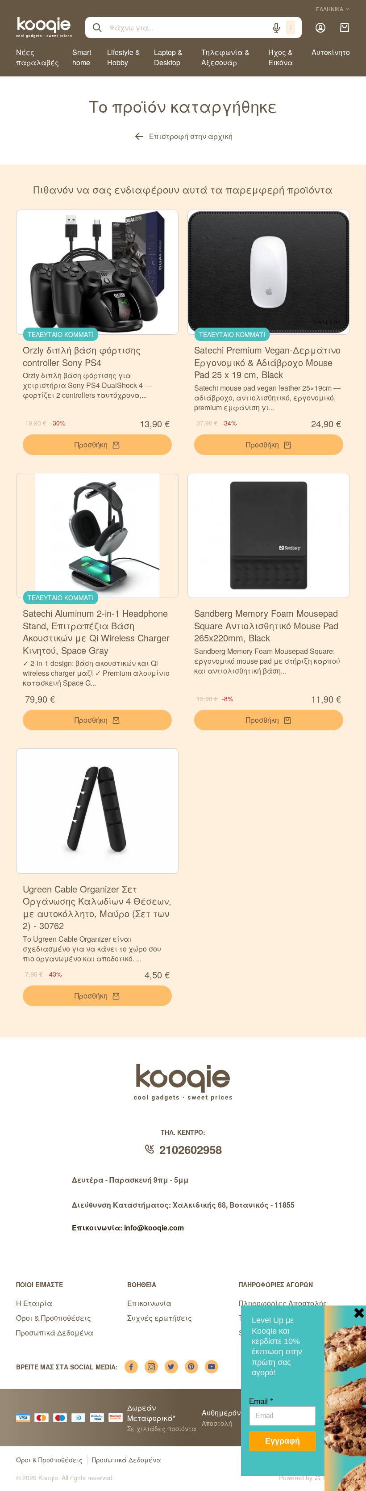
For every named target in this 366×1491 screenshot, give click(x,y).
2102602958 (190, 1149)
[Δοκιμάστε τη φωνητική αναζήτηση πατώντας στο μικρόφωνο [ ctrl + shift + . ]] (276, 27)
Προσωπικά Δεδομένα (54, 1332)
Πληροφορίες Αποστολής (283, 1303)
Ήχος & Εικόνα (280, 57)
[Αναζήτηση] (97, 27)
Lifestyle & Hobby (123, 57)
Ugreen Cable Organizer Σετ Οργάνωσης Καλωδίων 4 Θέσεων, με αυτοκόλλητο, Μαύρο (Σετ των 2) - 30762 (97, 907)
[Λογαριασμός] (320, 27)
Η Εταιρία (34, 1303)
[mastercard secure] (117, 1417)
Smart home (81, 57)
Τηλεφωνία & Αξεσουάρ (225, 57)
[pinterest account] (191, 1366)
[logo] (44, 27)
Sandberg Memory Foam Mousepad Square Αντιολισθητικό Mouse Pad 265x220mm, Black (266, 625)
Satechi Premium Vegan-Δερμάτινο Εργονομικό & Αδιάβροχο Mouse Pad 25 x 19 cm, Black (267, 362)
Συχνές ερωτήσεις (159, 1318)
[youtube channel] (211, 1366)
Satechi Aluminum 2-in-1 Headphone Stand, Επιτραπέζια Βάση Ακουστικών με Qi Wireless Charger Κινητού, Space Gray (96, 632)
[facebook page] (131, 1366)
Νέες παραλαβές (37, 57)
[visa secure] (99, 1417)
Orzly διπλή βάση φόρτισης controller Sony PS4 (82, 356)
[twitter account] (171, 1366)
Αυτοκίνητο (331, 52)
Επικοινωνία (149, 1303)
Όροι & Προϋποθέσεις (53, 1318)
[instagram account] (151, 1366)
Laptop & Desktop (168, 57)
